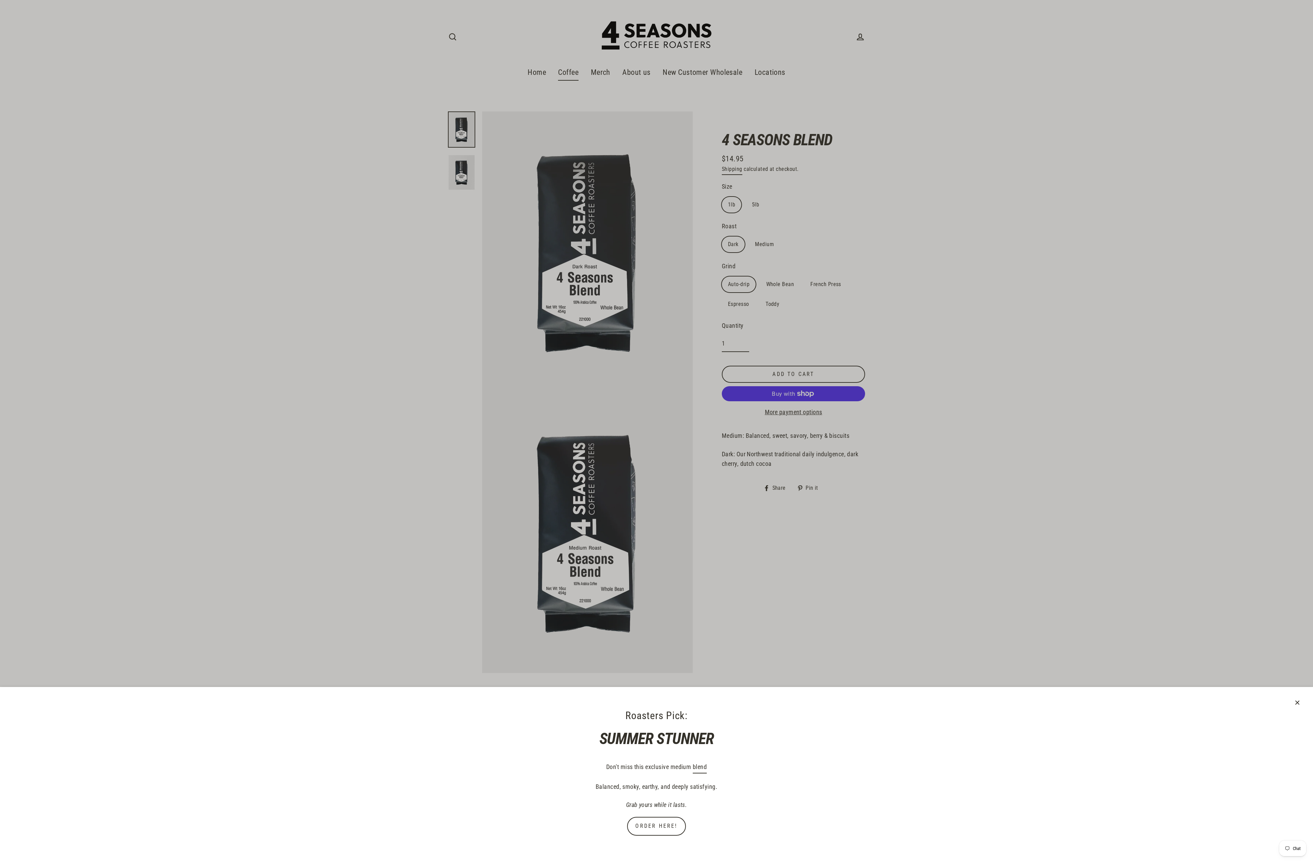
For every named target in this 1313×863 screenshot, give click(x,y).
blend (700, 766)
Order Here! (656, 826)
